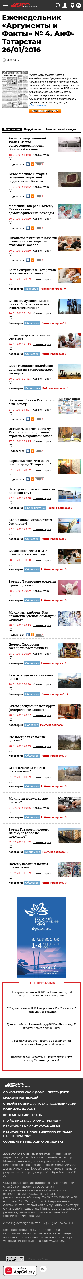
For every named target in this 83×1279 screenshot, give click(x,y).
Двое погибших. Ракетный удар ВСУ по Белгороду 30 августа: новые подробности (41, 1026)
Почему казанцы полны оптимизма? (28, 866)
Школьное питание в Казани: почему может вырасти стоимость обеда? (33, 241)
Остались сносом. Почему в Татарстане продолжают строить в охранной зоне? (31, 432)
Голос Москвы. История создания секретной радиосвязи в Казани (28, 177)
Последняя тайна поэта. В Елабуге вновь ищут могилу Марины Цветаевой (41, 1058)
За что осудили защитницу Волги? (31, 677)
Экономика (32, 388)
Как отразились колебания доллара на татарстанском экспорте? (31, 369)
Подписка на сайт (19, 1109)
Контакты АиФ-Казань (22, 1115)
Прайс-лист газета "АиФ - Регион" (32, 1121)
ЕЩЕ (39, 164)
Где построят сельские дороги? (27, 739)
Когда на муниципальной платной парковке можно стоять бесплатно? (30, 304)
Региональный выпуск (61, 129)
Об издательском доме (23, 1092)
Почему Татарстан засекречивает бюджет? (28, 646)
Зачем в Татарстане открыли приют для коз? (32, 583)
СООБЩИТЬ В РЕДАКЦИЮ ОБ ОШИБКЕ (33, 1141)
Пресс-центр (58, 1092)
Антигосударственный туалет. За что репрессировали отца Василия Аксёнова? (27, 143)
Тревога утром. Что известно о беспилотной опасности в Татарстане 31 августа (41, 1042)
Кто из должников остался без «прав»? (30, 521)
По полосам (12, 129)
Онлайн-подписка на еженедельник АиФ (39, 1104)
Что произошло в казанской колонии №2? (32, 491)
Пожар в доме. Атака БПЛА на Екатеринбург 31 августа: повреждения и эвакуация (41, 993)
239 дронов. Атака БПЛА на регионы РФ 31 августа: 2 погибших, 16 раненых (41, 1009)
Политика (31, 725)
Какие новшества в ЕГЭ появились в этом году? (28, 552)
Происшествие (35, 507)
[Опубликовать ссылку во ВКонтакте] (28, 164)
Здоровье (31, 288)
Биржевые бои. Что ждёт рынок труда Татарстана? (30, 462)
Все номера (38, 105)
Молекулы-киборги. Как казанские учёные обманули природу (32, 616)
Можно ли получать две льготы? (28, 800)
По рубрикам (33, 129)
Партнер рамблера (38, 1259)
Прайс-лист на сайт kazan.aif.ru (31, 1126)
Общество (32, 323)
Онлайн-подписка (45, 111)
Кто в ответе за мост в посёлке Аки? (27, 769)
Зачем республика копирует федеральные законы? (32, 708)
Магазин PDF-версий (21, 1098)
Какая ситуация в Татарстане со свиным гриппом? (33, 272)
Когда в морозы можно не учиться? (30, 337)
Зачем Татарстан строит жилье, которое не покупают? (29, 833)
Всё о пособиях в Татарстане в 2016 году (32, 402)
